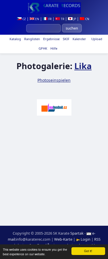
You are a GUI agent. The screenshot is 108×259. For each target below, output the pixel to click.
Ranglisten (31, 39)
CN (86, 19)
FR (50, 19)
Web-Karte (63, 239)
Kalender (79, 39)
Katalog (15, 39)
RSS (97, 239)
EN (36, 19)
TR (62, 19)
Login (85, 239)
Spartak (77, 233)
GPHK (42, 48)
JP (74, 19)
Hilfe (53, 48)
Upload (96, 39)
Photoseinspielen (54, 80)
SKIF (65, 39)
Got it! (88, 251)
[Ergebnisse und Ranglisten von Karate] (54, 8)
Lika (83, 65)
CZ (24, 19)
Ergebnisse (51, 39)
